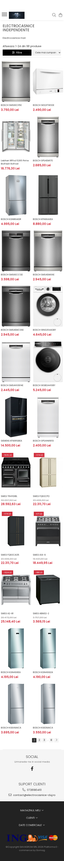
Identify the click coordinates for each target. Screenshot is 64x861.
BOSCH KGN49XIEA (11, 672)
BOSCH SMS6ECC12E (12, 274)
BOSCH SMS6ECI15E (11, 105)
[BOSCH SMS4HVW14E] (16, 361)
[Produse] (5, 15)
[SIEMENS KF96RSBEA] (16, 417)
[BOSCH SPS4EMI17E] (48, 137)
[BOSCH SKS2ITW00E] (48, 81)
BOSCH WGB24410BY (44, 385)
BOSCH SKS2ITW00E (43, 105)
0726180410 (34, 790)
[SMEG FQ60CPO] (48, 472)
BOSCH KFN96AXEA (43, 219)
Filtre (18, 52)
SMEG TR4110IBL (9, 496)
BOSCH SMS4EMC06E (12, 329)
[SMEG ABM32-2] (48, 589)
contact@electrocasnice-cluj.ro (33, 795)
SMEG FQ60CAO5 (10, 554)
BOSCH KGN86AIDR (11, 219)
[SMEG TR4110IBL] (16, 472)
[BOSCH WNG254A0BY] (48, 306)
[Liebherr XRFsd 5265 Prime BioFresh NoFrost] (16, 137)
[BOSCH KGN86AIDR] (16, 195)
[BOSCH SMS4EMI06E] (48, 250)
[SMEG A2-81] (16, 589)
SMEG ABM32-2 (41, 613)
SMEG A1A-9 (39, 554)
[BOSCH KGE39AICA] (48, 704)
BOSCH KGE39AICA (43, 727)
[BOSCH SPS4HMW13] (48, 417)
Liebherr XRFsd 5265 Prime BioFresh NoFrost (15, 162)
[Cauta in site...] (54, 15)
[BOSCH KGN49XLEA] (48, 648)
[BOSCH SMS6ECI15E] (16, 81)
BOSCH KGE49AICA (11, 727)
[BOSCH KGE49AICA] (16, 704)
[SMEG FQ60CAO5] (16, 531)
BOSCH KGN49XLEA (43, 672)
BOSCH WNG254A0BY (44, 329)
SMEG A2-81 (7, 613)
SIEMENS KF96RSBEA (11, 440)
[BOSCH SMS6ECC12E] (16, 250)
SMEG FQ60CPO (41, 496)
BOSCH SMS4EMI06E (43, 274)
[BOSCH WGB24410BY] (48, 361)
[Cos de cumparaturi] (60, 15)
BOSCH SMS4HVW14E (12, 385)
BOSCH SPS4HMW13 (43, 440)
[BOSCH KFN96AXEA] (48, 195)
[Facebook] (32, 769)
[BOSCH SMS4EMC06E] (16, 306)
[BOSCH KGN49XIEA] (16, 648)
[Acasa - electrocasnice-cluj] (22, 15)
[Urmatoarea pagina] (56, 740)
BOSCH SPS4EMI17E (43, 160)
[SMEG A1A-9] (48, 531)
